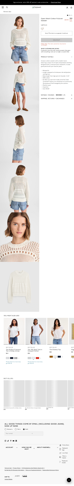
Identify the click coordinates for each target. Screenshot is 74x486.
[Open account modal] (67, 7)
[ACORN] (51, 357)
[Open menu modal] (3, 7)
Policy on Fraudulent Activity (33, 470)
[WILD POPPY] (37, 358)
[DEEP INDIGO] (11, 358)
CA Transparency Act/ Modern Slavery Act (33, 468)
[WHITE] (15, 358)
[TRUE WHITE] (55, 357)
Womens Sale (7, 11)
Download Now (56, 2)
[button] (22, 320)
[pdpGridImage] (19, 38)
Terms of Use (8, 468)
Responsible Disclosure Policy (51, 470)
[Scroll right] (19, 358)
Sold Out (56, 40)
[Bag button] (71, 7)
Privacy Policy (17, 468)
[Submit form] (32, 434)
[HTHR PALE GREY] (7, 358)
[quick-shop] (58, 359)
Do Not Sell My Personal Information (14, 470)
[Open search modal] (7, 7)
